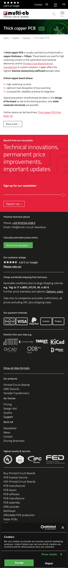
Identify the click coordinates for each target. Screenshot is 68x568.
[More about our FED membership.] (55, 459)
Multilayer (9, 511)
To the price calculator (17, 245)
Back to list (11, 124)
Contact (38, 4)
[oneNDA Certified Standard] (20, 459)
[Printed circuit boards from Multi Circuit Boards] (16, 14)
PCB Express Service (15, 477)
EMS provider (11, 507)
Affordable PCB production (19, 515)
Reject (49, 563)
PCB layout (10, 490)
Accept (19, 562)
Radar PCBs (10, 519)
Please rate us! (12, 266)
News (6, 432)
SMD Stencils (11, 389)
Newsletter (10, 428)
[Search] (54, 14)
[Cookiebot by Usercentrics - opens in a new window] (42, 527)
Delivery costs (54, 291)
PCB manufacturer (14, 486)
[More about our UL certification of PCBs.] (7, 459)
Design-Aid (10, 408)
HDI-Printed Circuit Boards (19, 481)
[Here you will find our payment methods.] (9, 321)
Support (8, 417)
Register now (13, 204)
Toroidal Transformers (16, 393)
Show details (49, 554)
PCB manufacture (13, 498)
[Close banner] (63, 527)
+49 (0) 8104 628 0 (23, 223)
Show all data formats (16, 368)
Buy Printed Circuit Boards (19, 473)
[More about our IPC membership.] (35, 459)
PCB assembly (11, 502)
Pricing (7, 404)
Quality (7, 413)
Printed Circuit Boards (16, 385)
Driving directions (13, 441)
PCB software (11, 494)
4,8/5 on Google (28, 262)
